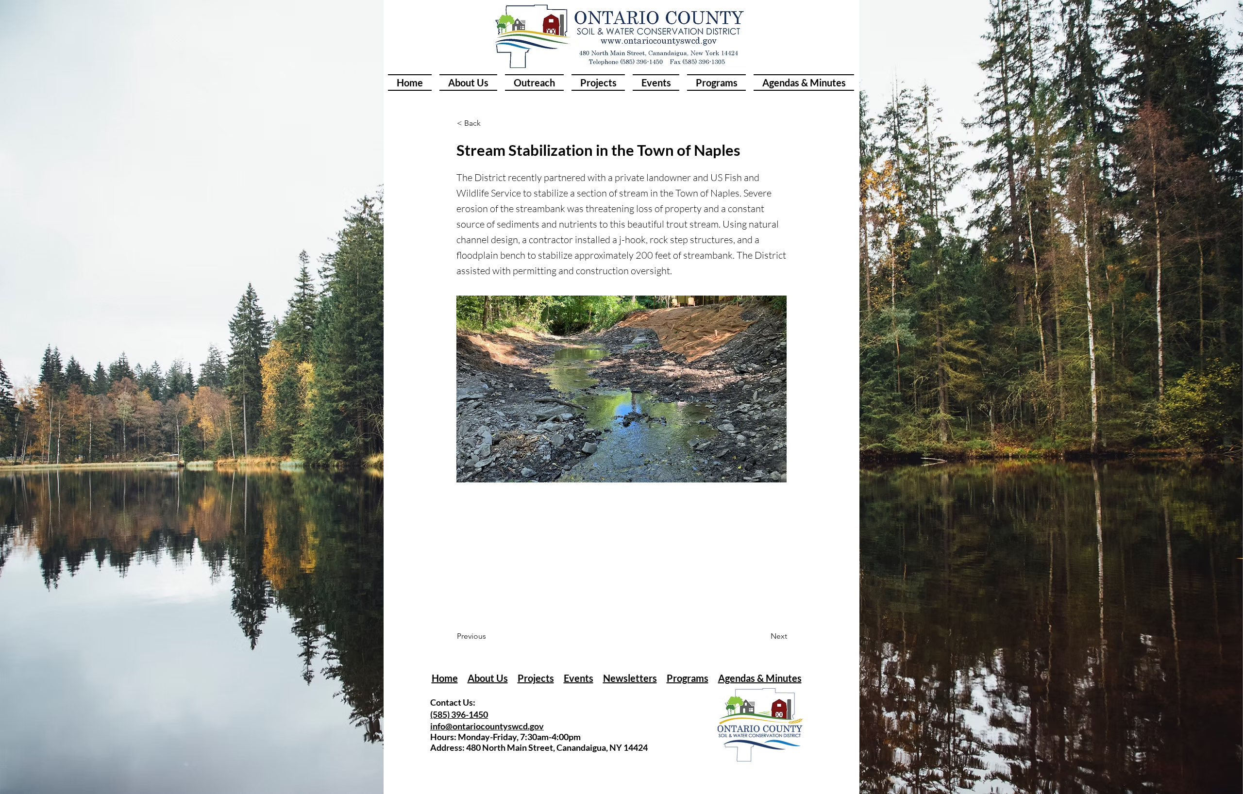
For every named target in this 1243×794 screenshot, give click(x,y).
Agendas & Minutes (760, 678)
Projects (536, 678)
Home (445, 678)
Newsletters (630, 678)
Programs (687, 678)
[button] (489, 123)
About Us (488, 678)
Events (578, 678)
